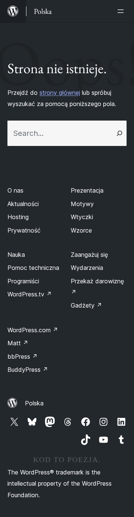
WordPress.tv (29, 294)
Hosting (18, 217)
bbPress (22, 356)
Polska (34, 403)
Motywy (82, 204)
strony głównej (59, 92)
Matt (17, 343)
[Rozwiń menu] (122, 11)
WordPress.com (32, 330)
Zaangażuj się (89, 254)
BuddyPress (27, 369)
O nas (15, 190)
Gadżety (86, 305)
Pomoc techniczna (33, 267)
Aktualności (23, 204)
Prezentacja (87, 190)
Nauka (16, 254)
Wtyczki (82, 217)
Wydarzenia (87, 267)
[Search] (119, 133)
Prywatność (24, 230)
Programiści (23, 281)
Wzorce (81, 230)
